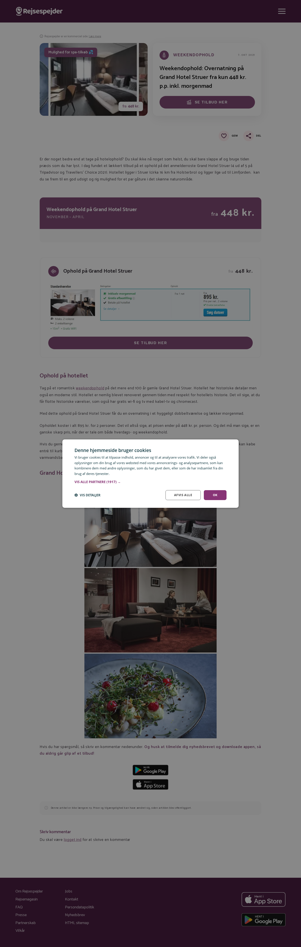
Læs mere (117, 473)
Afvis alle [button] (183, 495)
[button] (150, 482)
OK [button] (215, 495)
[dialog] (150, 473)
